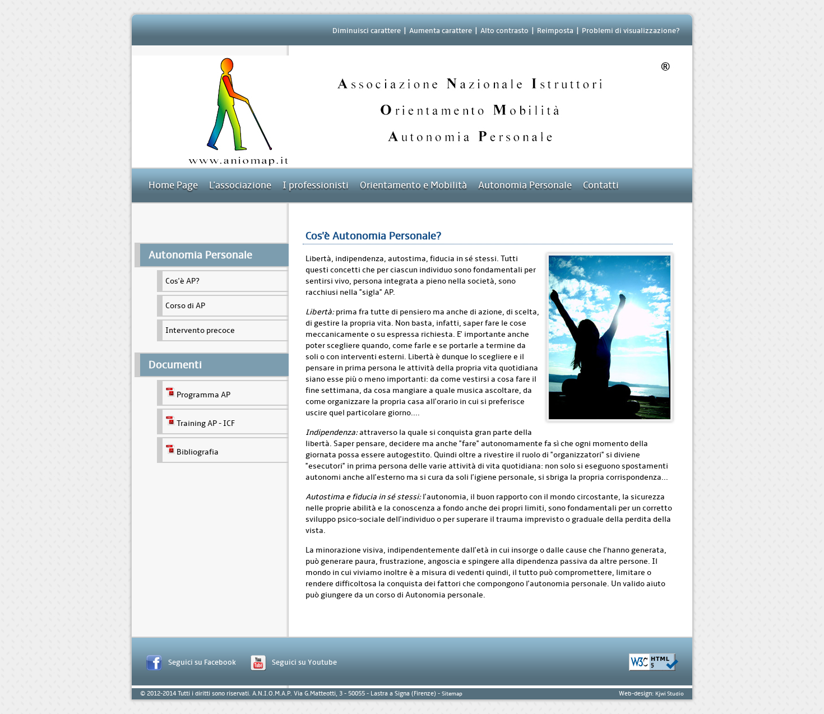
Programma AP (203, 395)
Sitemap (452, 693)
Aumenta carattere (440, 30)
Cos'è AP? (182, 281)
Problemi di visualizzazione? (630, 30)
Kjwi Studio (669, 693)
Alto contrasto (504, 30)
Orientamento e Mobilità (413, 185)
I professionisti (316, 185)
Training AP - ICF (206, 423)
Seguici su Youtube (304, 662)
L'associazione (240, 185)
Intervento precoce (200, 330)
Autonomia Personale (525, 185)
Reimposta (555, 30)
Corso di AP (185, 305)
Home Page (173, 185)
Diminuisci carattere (366, 30)
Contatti (601, 185)
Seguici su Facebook (202, 662)
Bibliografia (198, 452)
